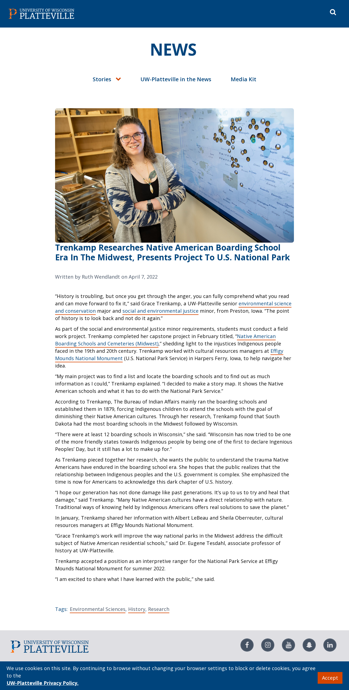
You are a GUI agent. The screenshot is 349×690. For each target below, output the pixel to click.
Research (158, 609)
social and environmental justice (160, 311)
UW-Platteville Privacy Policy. (43, 683)
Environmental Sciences (97, 609)
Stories (102, 79)
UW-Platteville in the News (175, 79)
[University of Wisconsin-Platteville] (90, 14)
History (136, 609)
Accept (330, 677)
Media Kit (243, 79)
